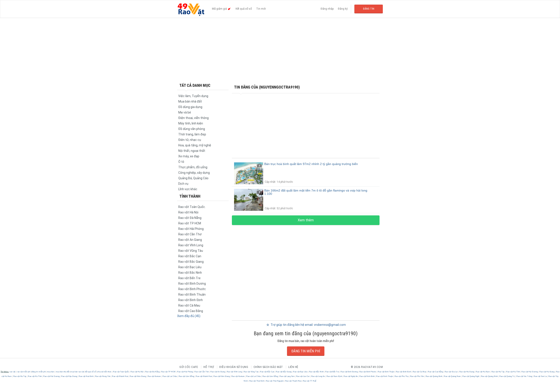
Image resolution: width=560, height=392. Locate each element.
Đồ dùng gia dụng (190, 107)
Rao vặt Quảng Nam (452, 376)
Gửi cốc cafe (188, 367)
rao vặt (12, 372)
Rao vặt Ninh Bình (367, 376)
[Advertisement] (280, 50)
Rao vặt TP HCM (189, 223)
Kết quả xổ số (244, 8)
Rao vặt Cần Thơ (190, 234)
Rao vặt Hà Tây (498, 372)
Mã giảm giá (220, 8)
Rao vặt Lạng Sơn (287, 376)
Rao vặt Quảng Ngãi (471, 376)
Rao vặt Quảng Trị (507, 376)
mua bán (50, 372)
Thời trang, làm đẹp (192, 134)
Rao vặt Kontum (154, 376)
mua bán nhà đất (63, 372)
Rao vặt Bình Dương (192, 283)
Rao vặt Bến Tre (189, 278)
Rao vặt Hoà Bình (86, 376)
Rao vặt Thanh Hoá (293, 381)
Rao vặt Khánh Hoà (120, 376)
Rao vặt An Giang (190, 239)
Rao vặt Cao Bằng (190, 311)
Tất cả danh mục (194, 85)
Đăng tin (368, 8)
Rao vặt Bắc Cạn (189, 256)
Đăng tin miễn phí (305, 351)
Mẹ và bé (184, 112)
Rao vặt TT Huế (309, 381)
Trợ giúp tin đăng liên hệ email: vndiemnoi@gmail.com (308, 324)
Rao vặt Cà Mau (189, 305)
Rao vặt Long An (318, 376)
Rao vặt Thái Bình (257, 381)
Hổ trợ (208, 367)
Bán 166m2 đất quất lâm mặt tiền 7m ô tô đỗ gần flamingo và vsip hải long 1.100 (315, 192)
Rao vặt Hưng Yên (102, 376)
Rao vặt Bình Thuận (192, 294)
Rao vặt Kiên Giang (138, 376)
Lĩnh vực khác (187, 189)
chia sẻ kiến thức (104, 372)
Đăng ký (343, 8)
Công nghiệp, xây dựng (194, 172)
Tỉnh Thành (189, 196)
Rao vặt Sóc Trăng (524, 376)
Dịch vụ (183, 183)
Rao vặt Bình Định (190, 300)
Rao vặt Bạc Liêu (189, 267)
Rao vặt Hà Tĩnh (513, 372)
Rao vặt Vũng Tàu (190, 250)
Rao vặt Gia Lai (451, 372)
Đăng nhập (327, 8)
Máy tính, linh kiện (190, 123)
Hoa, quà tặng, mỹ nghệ (194, 145)
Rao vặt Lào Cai (303, 376)
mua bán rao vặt (77, 372)
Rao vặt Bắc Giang (191, 261)
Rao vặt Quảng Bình (434, 376)
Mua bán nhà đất (190, 101)
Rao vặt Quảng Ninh (489, 376)
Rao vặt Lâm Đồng (186, 376)
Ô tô (181, 161)
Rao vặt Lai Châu (170, 376)
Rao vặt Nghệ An (351, 376)
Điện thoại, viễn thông (193, 118)
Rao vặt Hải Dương (530, 372)
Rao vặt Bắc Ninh (190, 272)
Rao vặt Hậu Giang (69, 376)
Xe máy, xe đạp (188, 156)
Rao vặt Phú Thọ (401, 376)
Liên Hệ (293, 367)
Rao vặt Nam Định (334, 376)
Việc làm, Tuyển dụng (193, 96)
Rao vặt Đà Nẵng (189, 218)
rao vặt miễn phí (23, 372)
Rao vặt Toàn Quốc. (192, 207)
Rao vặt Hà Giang (467, 372)
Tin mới (261, 8)
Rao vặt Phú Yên (417, 376)
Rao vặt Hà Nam (482, 372)
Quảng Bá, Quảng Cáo (193, 178)
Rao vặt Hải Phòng (191, 229)
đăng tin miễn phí (39, 372)
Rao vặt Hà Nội (188, 212)
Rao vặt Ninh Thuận (385, 376)
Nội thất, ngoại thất (191, 151)
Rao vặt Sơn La (540, 376)
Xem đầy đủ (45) (188, 316)
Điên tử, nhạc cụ (189, 140)
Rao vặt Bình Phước (192, 289)
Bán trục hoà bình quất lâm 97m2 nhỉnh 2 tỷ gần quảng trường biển (311, 164)
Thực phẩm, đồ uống (192, 167)
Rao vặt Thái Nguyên (274, 381)
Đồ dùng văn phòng (191, 129)
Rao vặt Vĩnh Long (190, 245)
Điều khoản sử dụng (233, 367)
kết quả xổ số (90, 372)
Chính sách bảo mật (268, 367)
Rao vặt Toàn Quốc (121, 372)
